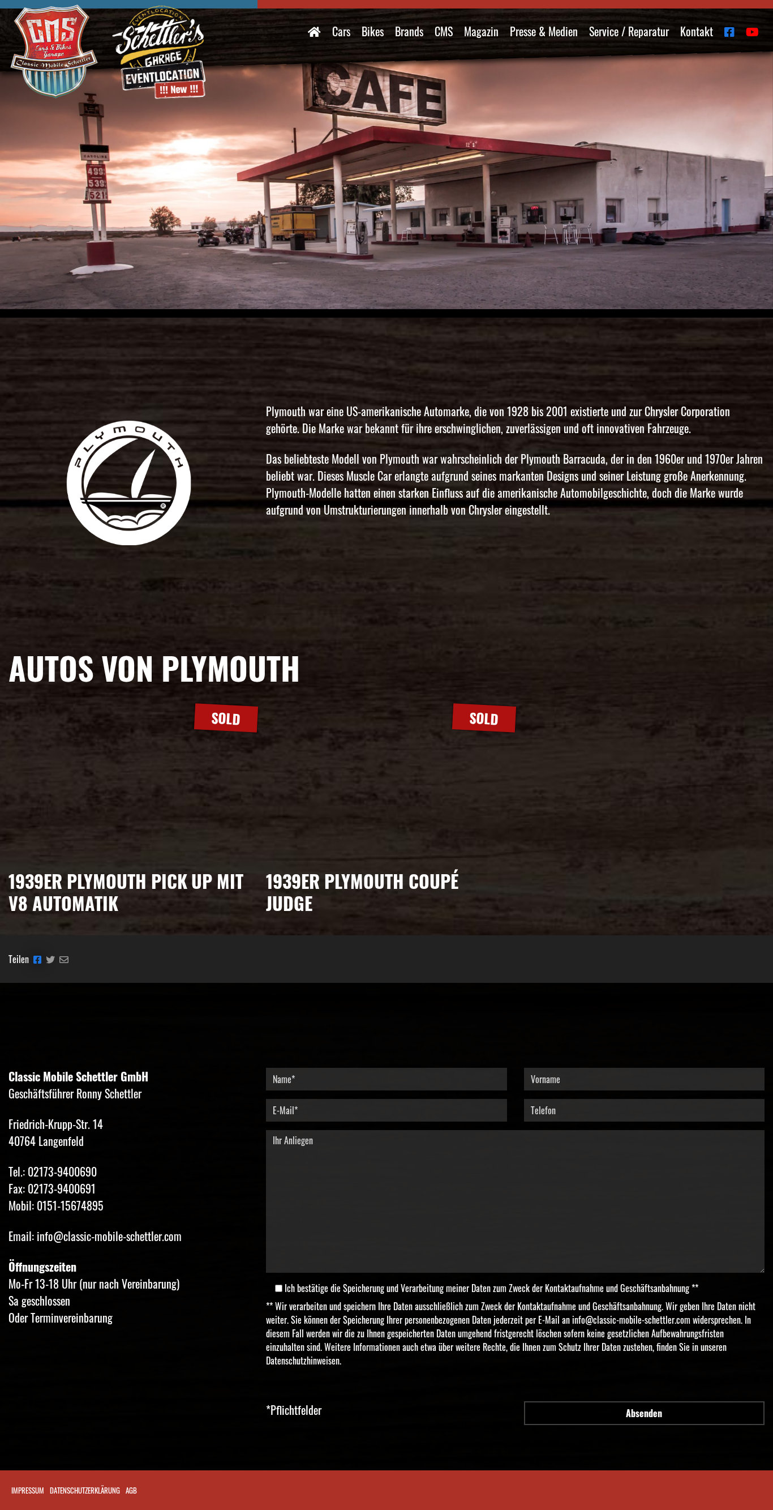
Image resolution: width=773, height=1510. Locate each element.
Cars (341, 31)
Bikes (373, 31)
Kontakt (696, 31)
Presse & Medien (544, 31)
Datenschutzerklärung (85, 1490)
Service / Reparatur (629, 31)
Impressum (27, 1490)
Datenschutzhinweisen (303, 1360)
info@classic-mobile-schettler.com (631, 1320)
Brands (409, 31)
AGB (131, 1490)
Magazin (481, 31)
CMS (444, 31)
